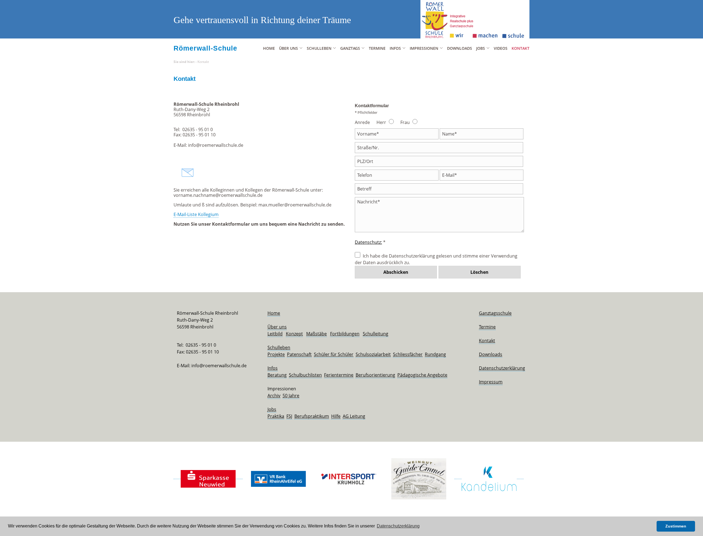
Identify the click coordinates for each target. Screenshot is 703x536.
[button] (651, 526)
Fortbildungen (344, 334)
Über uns (277, 327)
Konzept (294, 334)
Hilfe (336, 416)
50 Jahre (291, 396)
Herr (381, 122)
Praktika (275, 416)
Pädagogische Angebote (422, 375)
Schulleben (278, 347)
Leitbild (275, 334)
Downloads (459, 48)
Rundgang (435, 354)
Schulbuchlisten (305, 375)
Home (269, 48)
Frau (405, 122)
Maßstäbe (316, 334)
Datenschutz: (368, 242)
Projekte (276, 354)
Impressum (491, 382)
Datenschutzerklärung (502, 368)
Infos (272, 368)
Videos (500, 48)
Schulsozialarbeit (373, 354)
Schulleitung (375, 334)
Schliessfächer (408, 354)
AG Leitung (354, 416)
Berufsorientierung (375, 375)
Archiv (273, 396)
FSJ (289, 416)
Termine (377, 48)
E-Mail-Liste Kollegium (196, 214)
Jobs (271, 409)
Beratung (277, 375)
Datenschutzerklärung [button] (398, 526)
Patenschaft (299, 354)
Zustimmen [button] (675, 526)
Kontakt (520, 48)
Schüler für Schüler (333, 354)
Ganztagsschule (495, 313)
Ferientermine (338, 375)
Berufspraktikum (311, 416)
